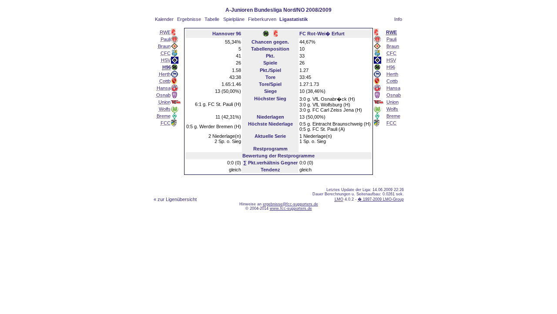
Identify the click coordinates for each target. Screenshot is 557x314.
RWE (165, 32)
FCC (166, 123)
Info (398, 19)
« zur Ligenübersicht (175, 199)
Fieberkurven (262, 19)
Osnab (163, 95)
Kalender (164, 19)
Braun (164, 46)
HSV (166, 60)
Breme (164, 116)
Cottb (165, 81)
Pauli (166, 39)
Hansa (164, 88)
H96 (390, 67)
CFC (166, 53)
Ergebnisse (189, 19)
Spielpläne (234, 19)
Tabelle (212, 19)
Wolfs (165, 109)
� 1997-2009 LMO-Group (381, 199)
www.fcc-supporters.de (291, 208)
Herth (165, 74)
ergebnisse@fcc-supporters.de (290, 204)
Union (164, 102)
